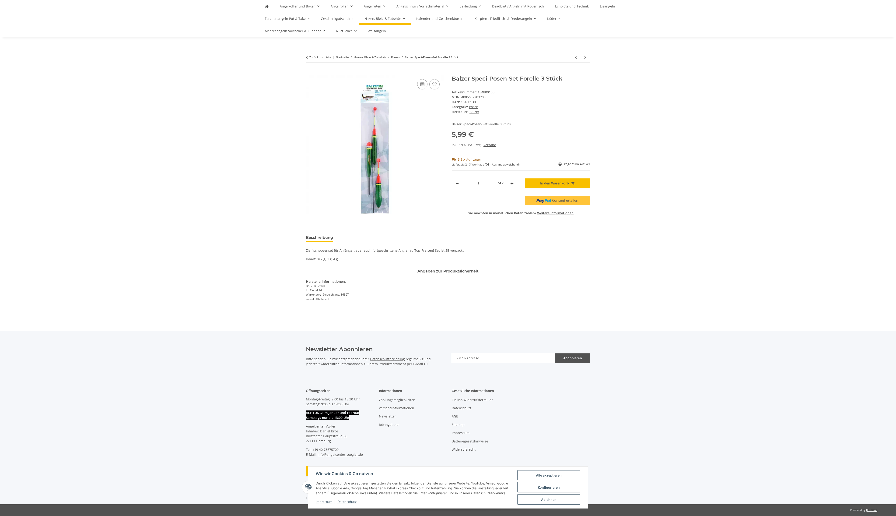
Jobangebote (389, 424)
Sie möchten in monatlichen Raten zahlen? (521, 213)
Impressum (324, 502)
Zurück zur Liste (320, 57)
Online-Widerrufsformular (472, 400)
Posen (473, 107)
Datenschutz (347, 502)
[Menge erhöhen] (512, 183)
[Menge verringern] (457, 183)
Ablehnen (548, 500)
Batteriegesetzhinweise (470, 441)
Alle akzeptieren (549, 475)
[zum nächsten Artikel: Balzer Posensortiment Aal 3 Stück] (585, 57)
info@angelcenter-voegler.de (340, 454)
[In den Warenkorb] (309, 72)
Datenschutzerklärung (387, 359)
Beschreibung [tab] (319, 237)
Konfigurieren (549, 487)
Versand (489, 145)
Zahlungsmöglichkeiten (397, 400)
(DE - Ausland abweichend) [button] (502, 164)
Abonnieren (572, 358)
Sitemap (458, 424)
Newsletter (387, 416)
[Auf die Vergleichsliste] (422, 84)
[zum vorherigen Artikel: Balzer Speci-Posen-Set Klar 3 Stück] (576, 57)
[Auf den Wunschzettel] (434, 84)
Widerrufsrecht (464, 449)
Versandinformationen (396, 408)
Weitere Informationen (555, 213)
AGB (455, 416)
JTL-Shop (871, 510)
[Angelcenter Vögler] (266, 6)
